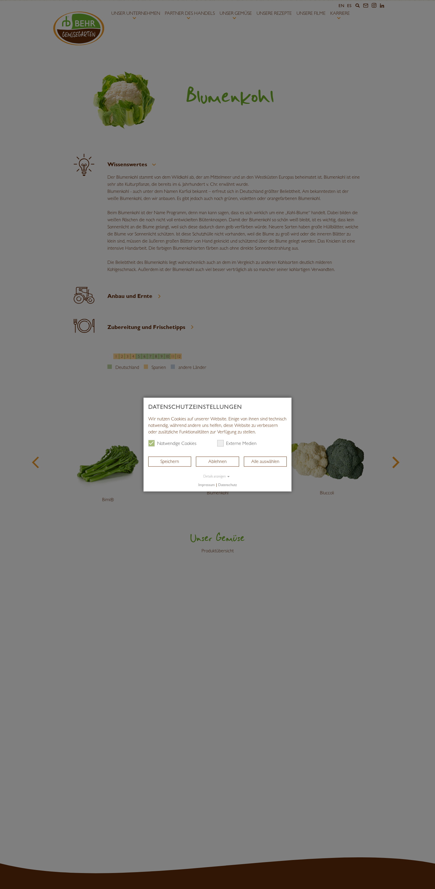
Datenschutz (227, 485)
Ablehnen (217, 461)
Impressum (206, 485)
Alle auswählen (265, 461)
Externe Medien (241, 443)
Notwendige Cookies (176, 443)
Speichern (169, 461)
